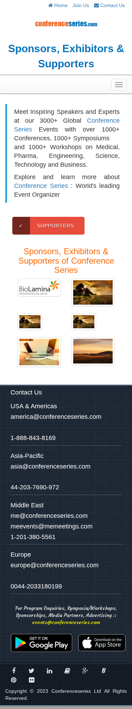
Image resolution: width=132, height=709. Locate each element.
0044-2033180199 (36, 586)
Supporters (46, 225)
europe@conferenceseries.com (55, 565)
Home (60, 5)
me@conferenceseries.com (49, 515)
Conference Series (41, 185)
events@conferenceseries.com (66, 622)
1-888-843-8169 (33, 437)
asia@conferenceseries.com (50, 466)
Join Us (81, 5)
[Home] (66, 23)
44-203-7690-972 (35, 487)
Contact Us (112, 5)
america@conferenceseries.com (56, 416)
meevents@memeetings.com (52, 526)
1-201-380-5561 (33, 536)
